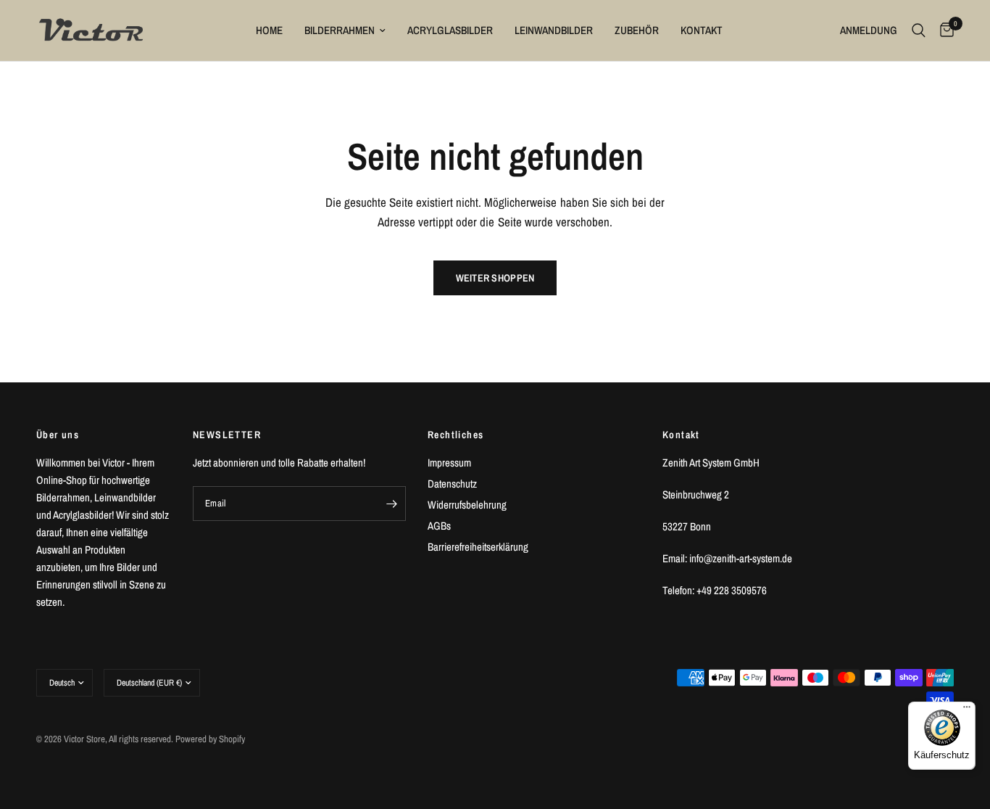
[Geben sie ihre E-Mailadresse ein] (391, 503)
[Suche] (918, 30)
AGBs (439, 525)
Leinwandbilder (554, 30)
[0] (943, 30)
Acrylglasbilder (450, 30)
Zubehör (637, 30)
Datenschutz (452, 483)
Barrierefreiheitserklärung (478, 546)
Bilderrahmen (339, 30)
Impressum (449, 462)
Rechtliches (455, 435)
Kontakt (702, 30)
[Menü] (967, 710)
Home (269, 30)
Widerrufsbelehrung (467, 504)
